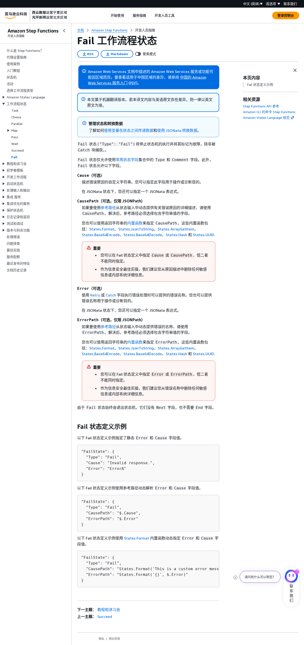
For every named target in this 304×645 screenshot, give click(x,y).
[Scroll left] (107, 15)
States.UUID (203, 234)
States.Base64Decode (143, 234)
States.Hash (176, 234)
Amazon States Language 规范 (266, 117)
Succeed (104, 616)
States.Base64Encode (101, 234)
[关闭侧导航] (64, 30)
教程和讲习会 (108, 609)
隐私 (101, 638)
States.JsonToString (136, 229)
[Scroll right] (178, 15)
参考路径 (108, 207)
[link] (145, 30)
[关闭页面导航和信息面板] (295, 70)
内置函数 (134, 223)
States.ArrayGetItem (176, 229)
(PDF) (133, 83)
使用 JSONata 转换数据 (177, 130)
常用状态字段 (127, 159)
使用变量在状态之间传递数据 (128, 130)
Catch (111, 295)
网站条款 (114, 638)
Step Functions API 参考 (261, 106)
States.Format (101, 229)
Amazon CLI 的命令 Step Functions (269, 112)
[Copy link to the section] (73, 426)
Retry (95, 295)
